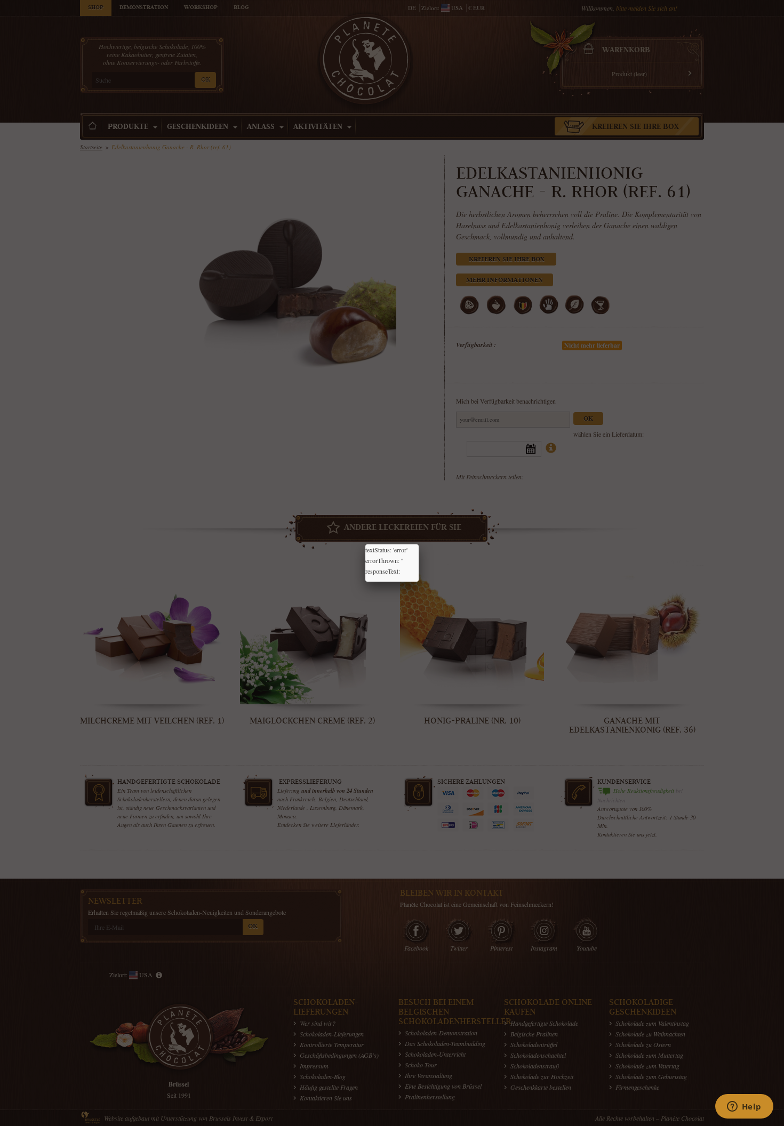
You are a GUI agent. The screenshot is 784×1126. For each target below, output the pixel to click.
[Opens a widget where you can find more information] (744, 1107)
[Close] (418, 544)
